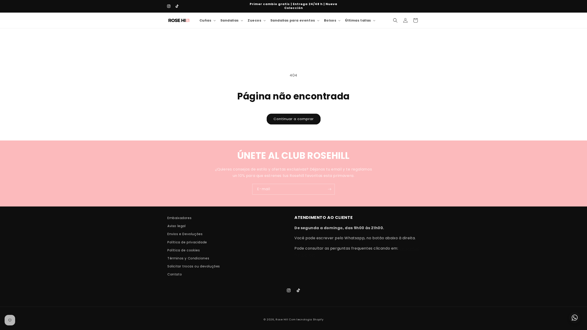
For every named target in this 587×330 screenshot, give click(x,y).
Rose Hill (282, 319)
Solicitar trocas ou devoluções (193, 266)
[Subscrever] (329, 189)
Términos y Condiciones (188, 258)
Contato (174, 274)
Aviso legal (176, 226)
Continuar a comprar (294, 118)
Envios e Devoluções (184, 234)
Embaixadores (179, 218)
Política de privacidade (187, 242)
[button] (207, 20)
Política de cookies (183, 250)
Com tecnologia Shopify (306, 319)
